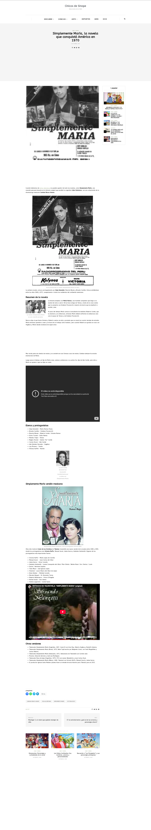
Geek (97, 19)
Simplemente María (59, 701)
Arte (74, 19)
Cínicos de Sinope (75, 6)
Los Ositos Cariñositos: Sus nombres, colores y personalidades (62, 754)
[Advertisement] (75, 68)
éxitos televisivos (45, 188)
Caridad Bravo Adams (33, 701)
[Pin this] (79, 48)
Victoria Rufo (71, 701)
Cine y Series (75, 30)
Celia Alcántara (46, 701)
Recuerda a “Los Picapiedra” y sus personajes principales (88, 754)
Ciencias (62, 19)
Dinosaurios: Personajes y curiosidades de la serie (37, 754)
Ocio (105, 19)
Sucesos (113, 128)
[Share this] (72, 48)
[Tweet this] (74, 48)
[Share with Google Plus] (77, 48)
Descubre (48, 19)
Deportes (86, 19)
